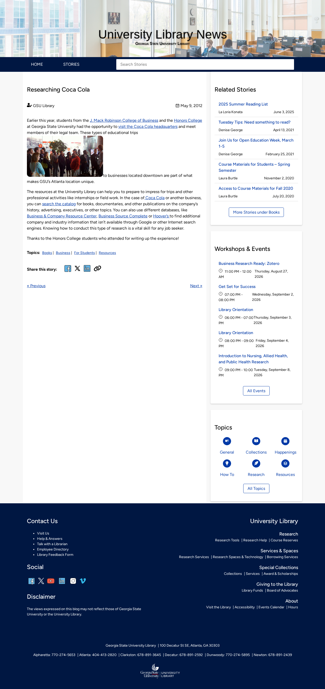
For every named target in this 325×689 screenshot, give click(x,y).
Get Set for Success (237, 286)
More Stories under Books (256, 212)
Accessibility (245, 607)
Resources (107, 253)
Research (288, 534)
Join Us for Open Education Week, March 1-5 (256, 143)
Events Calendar (271, 607)
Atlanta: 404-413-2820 (98, 655)
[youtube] (50, 584)
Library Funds (252, 590)
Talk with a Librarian (52, 544)
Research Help (255, 540)
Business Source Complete (123, 216)
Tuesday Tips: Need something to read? (254, 122)
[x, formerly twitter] (77, 270)
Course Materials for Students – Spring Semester (254, 167)
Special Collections (278, 567)
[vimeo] (83, 583)
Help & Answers (49, 539)
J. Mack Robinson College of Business (124, 120)
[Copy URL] (97, 268)
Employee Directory (53, 549)
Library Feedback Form (55, 555)
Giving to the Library (277, 584)
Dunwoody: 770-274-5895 (228, 655)
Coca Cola (154, 197)
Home (37, 64)
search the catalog (59, 203)
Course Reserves (284, 540)
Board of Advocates (282, 590)
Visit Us (43, 533)
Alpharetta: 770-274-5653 (54, 655)
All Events (256, 390)
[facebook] (67, 271)
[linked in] (87, 271)
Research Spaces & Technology (238, 557)
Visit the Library (218, 607)
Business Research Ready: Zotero (249, 263)
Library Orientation (236, 309)
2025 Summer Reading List (244, 104)
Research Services (194, 557)
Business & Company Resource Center (61, 216)
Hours (293, 607)
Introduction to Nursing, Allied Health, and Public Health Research (253, 358)
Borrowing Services (282, 557)
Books (47, 253)
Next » (196, 285)
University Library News (162, 34)
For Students (84, 253)
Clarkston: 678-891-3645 (140, 655)
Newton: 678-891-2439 (273, 655)
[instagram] (73, 584)
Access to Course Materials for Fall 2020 (256, 188)
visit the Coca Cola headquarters (147, 126)
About (291, 601)
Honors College (188, 120)
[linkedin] (62, 584)
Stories (71, 64)
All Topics (256, 488)
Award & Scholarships (281, 574)
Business (63, 253)
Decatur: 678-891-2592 (184, 655)
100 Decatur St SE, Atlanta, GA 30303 (190, 645)
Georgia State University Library (162, 43)
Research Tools (227, 540)
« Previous (36, 285)
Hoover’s (161, 216)
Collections (233, 574)
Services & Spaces (279, 551)
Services (253, 574)
